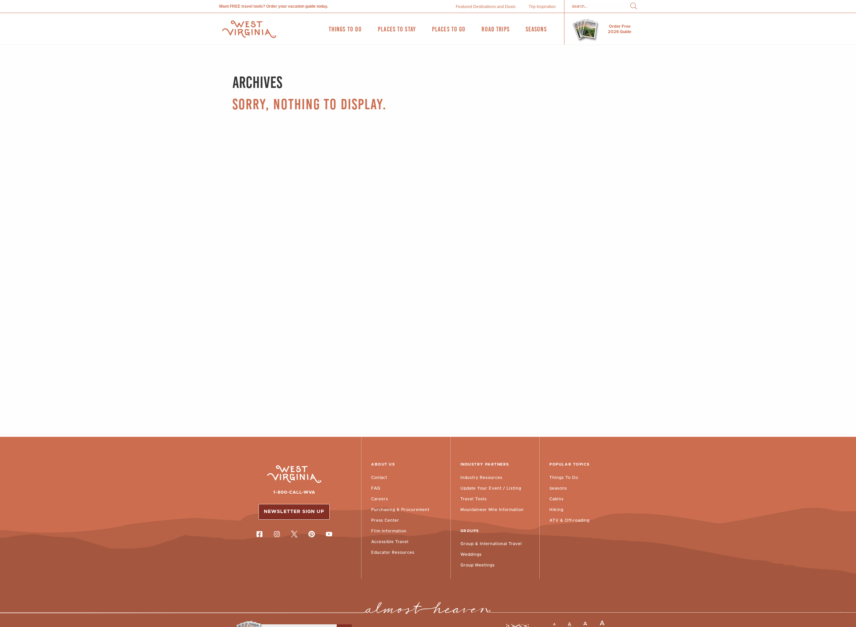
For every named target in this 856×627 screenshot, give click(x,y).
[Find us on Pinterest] (311, 534)
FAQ (376, 488)
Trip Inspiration (542, 6)
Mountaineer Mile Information (492, 510)
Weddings (471, 554)
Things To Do (563, 478)
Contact (379, 478)
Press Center (385, 520)
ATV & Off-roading (569, 520)
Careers (379, 499)
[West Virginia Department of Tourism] (249, 29)
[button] (633, 6)
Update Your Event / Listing (490, 488)
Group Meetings (477, 565)
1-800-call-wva (294, 492)
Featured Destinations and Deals (486, 6)
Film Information (389, 531)
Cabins (556, 499)
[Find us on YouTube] (329, 534)
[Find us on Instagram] (277, 534)
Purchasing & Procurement (400, 510)
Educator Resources (393, 552)
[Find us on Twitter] (294, 534)
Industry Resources (481, 478)
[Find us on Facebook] (259, 534)
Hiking (556, 510)
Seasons (558, 488)
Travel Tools (473, 499)
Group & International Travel (491, 544)
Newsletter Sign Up (294, 511)
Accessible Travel (390, 542)
